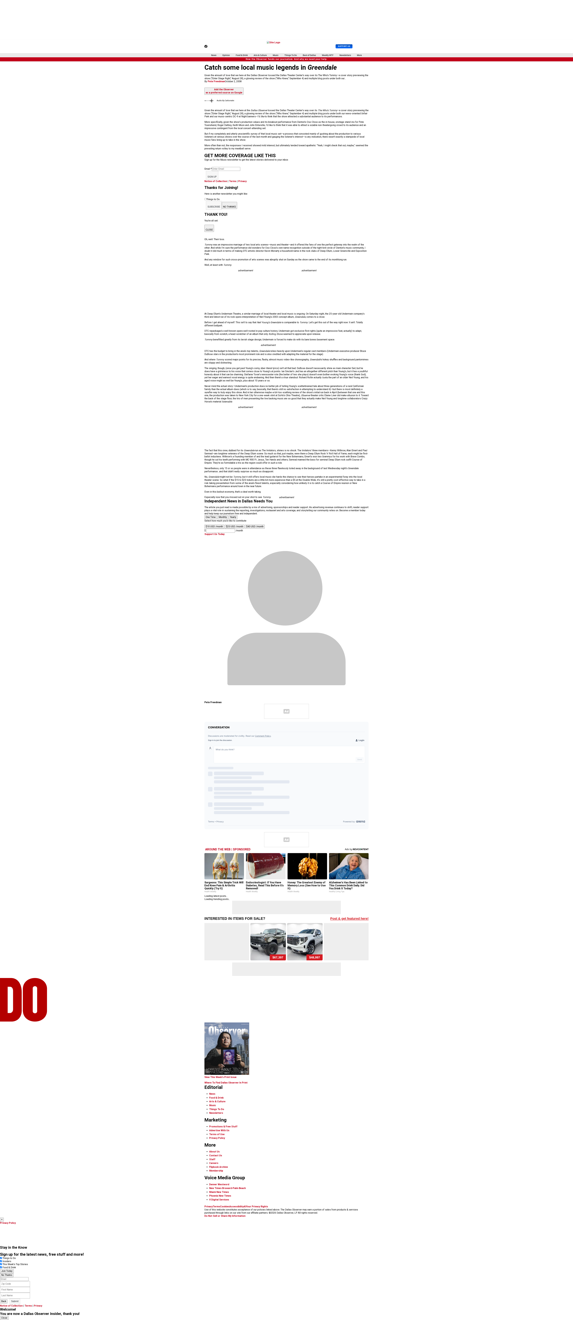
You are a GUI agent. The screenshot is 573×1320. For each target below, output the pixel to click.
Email (208, 168)
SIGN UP (212, 176)
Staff (212, 1159)
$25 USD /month (234, 526)
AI (245, 1206)
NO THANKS (229, 206)
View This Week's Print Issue (220, 1077)
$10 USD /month (214, 526)
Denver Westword (219, 1184)
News (213, 55)
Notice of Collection (215, 181)
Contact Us (215, 1155)
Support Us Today (214, 534)
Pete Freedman (216, 81)
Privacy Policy (217, 1138)
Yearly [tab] (233, 517)
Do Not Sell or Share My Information (224, 1216)
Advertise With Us (219, 1130)
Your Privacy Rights (257, 1206)
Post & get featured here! (349, 918)
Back (3, 1301)
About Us (214, 1151)
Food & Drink (242, 55)
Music (275, 55)
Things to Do (9, 1258)
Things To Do (290, 55)
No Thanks (6, 1275)
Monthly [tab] (223, 517)
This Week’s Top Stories (15, 1264)
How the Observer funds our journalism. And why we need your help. (286, 59)
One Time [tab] (211, 517)
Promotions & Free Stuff (223, 1126)
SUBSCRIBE (214, 206)
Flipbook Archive (218, 1167)
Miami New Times (219, 1192)
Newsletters (345, 55)
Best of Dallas (309, 55)
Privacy (242, 181)
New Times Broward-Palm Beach (227, 1188)
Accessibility (236, 1206)
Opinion (226, 55)
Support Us (344, 46)
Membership (216, 1170)
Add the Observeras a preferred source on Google (224, 91)
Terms (232, 181)
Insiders (7, 1261)
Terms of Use (217, 1134)
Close (4, 1317)
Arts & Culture (260, 55)
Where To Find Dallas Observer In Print (226, 1082)
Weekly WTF (328, 55)
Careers (213, 1163)
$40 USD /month (255, 526)
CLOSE (209, 229)
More (359, 55)
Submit (15, 1301)
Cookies (224, 1206)
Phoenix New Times (220, 1195)
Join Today (7, 1271)
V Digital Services (219, 1199)
